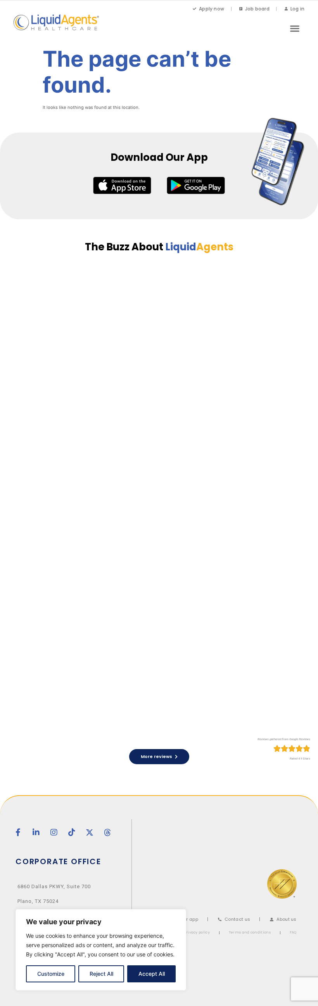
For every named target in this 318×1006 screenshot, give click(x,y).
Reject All (101, 973)
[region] (101, 949)
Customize (50, 973)
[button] (294, 28)
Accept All (151, 973)
